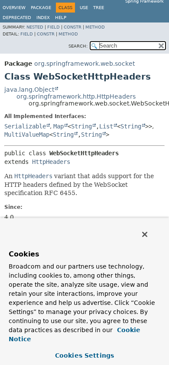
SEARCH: (78, 46)
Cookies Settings (84, 355)
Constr (72, 27)
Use (84, 7)
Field (53, 27)
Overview (14, 7)
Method (95, 27)
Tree (98, 7)
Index (43, 17)
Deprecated (17, 17)
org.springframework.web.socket (84, 63)
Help (60, 17)
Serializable (25, 126)
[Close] (144, 234)
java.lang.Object (29, 89)
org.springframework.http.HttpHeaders (76, 96)
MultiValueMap (26, 134)
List (106, 126)
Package (41, 7)
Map (58, 126)
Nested (34, 27)
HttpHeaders (51, 161)
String (81, 126)
